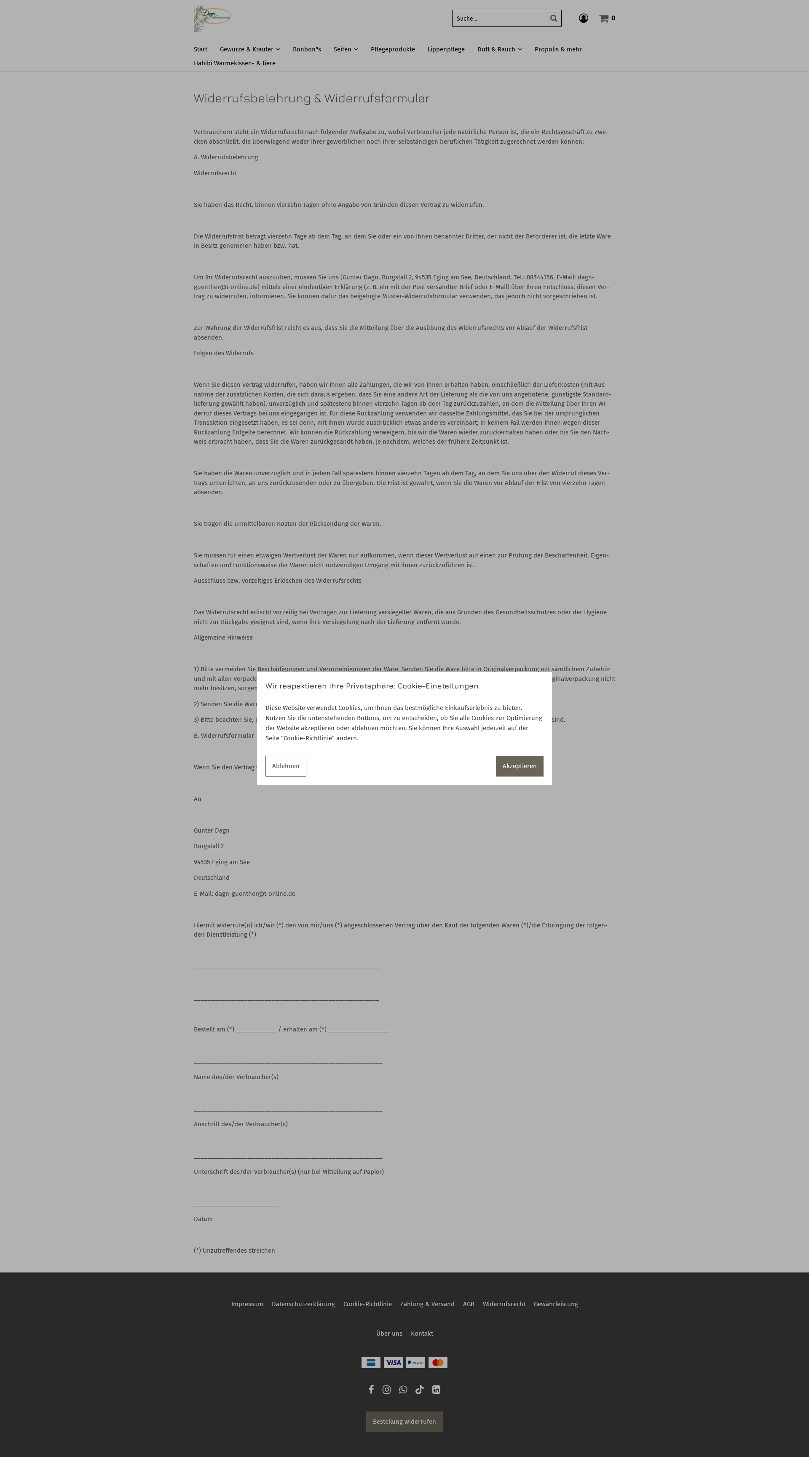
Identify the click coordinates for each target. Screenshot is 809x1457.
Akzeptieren (520, 766)
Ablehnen (286, 766)
